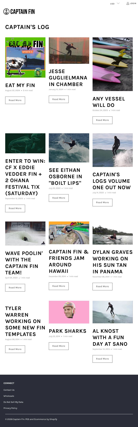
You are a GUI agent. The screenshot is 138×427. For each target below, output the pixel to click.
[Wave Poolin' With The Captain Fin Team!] (25, 233)
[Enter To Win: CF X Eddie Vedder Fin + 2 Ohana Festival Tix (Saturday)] (25, 143)
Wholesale (9, 396)
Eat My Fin (20, 85)
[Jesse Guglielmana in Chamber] (69, 50)
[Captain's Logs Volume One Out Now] (113, 150)
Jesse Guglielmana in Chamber (68, 77)
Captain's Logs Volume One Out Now (112, 181)
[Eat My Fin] (25, 57)
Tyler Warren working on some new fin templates (25, 321)
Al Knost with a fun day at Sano (110, 337)
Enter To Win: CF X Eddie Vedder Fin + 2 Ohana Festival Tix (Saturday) (25, 177)
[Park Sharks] (69, 312)
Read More (15, 100)
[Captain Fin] (18, 11)
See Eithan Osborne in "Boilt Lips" (65, 176)
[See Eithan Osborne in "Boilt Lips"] (69, 148)
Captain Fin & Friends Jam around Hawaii (69, 261)
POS (27, 419)
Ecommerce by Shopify (45, 419)
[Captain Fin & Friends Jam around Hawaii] (69, 232)
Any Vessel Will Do (109, 102)
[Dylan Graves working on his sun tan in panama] (113, 233)
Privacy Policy (10, 408)
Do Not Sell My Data (13, 402)
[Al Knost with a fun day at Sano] (113, 312)
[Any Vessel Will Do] (113, 64)
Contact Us (9, 390)
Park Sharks (68, 331)
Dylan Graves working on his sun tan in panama (113, 262)
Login (133, 3)
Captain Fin (19, 419)
